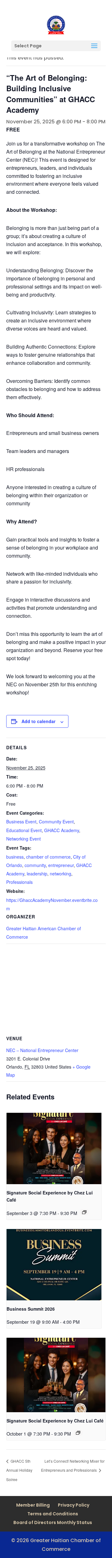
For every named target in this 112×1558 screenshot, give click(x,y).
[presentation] (54, 1148)
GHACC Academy (61, 830)
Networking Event (23, 839)
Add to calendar (38, 721)
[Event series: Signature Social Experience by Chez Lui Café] (84, 1212)
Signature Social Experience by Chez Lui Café (55, 1420)
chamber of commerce (48, 857)
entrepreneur (61, 865)
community (35, 865)
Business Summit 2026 (31, 1309)
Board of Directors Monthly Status (52, 1522)
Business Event (21, 821)
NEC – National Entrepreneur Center (42, 1050)
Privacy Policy (73, 1505)
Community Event (56, 821)
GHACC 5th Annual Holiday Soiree (19, 1470)
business (15, 857)
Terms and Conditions (52, 1514)
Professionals (19, 882)
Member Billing (33, 1505)
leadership (37, 873)
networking (60, 873)
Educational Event (24, 830)
